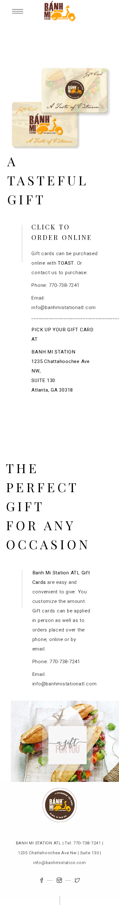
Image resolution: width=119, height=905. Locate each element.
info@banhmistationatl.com (63, 307)
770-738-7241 (64, 285)
